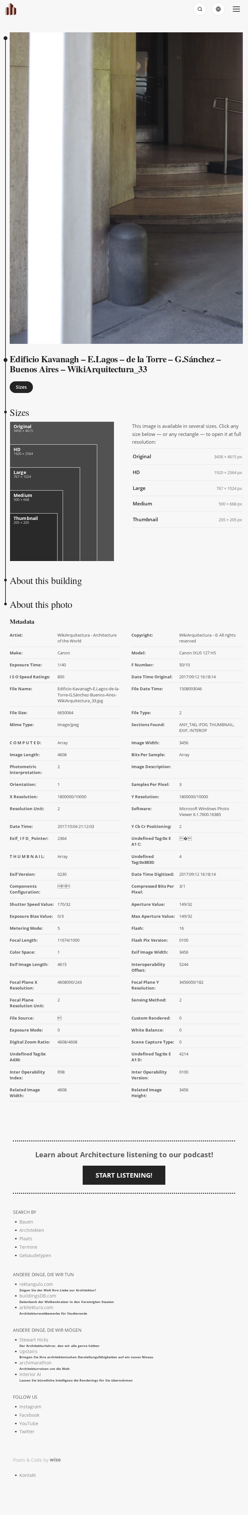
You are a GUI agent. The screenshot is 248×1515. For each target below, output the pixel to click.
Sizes (21, 387)
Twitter (27, 1431)
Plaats (25, 1238)
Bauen (26, 1222)
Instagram (30, 1407)
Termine (28, 1247)
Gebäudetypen (35, 1255)
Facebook (29, 1415)
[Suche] (199, 9)
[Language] (218, 9)
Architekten (31, 1230)
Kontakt (27, 1475)
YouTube (28, 1423)
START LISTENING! (124, 1175)
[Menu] (236, 9)
